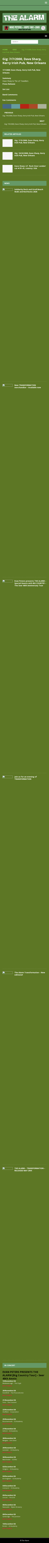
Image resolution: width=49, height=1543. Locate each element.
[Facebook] (19, 8)
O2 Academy (18, 1421)
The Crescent (11, 1402)
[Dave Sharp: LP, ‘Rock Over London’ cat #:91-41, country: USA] (8, 169)
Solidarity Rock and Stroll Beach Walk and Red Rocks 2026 (28, 190)
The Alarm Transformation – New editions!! (29, 973)
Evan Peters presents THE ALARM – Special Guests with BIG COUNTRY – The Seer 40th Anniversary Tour (30, 583)
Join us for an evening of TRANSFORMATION (25, 778)
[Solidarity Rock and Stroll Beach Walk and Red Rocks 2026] (8, 283)
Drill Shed (13, 1440)
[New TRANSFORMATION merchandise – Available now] (8, 479)
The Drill (12, 1497)
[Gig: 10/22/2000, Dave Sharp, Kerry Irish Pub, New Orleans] (8, 156)
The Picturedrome (17, 1393)
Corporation (14, 1412)
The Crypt (17, 1383)
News (7, 183)
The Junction (16, 1516)
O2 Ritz (14, 1459)
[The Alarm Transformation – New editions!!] (8, 1066)
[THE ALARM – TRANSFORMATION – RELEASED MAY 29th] (8, 1262)
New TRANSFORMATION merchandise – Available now (27, 386)
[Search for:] (24, 41)
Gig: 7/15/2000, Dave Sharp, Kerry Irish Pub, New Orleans (29, 141)
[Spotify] (29, 8)
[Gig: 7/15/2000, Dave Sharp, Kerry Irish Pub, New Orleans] (8, 143)
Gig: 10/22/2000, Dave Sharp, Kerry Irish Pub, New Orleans (29, 154)
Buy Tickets (7, 1386)
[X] (24, 8)
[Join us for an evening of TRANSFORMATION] (8, 871)
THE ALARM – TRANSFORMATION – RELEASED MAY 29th (29, 1169)
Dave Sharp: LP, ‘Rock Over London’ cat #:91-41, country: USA (30, 167)
